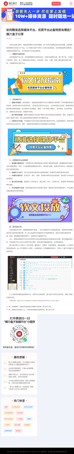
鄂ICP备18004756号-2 (13, 451)
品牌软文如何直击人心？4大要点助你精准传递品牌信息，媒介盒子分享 (33, 309)
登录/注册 (56, 3)
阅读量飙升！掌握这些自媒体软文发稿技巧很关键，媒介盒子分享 (31, 306)
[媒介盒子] (18, 2)
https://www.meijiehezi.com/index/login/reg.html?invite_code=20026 (38, 300)
